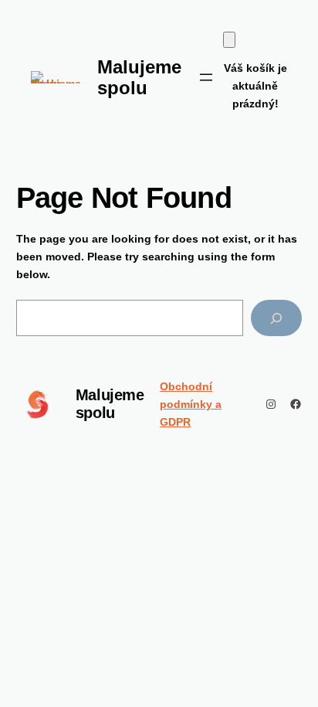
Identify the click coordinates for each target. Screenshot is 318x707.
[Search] (276, 318)
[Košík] (229, 40)
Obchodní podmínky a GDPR (191, 404)
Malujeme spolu (110, 403)
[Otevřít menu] (206, 77)
